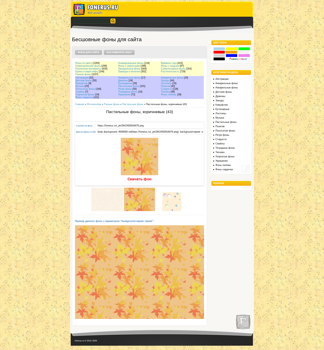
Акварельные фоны (129, 77)
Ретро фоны (125, 88)
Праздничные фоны (129, 68)
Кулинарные (125, 83)
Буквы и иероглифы (86, 71)
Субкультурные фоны (173, 68)
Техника (165, 91)
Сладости (166, 88)
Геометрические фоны (88, 65)
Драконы (123, 80)
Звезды (165, 80)
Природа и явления (129, 71)
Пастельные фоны (128, 86)
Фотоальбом (94, 104)
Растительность (170, 71)
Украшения (124, 94)
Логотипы (166, 83)
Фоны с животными (129, 65)
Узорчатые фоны (84, 94)
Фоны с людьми (170, 65)
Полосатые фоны (85, 88)
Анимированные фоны (130, 63)
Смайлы (80, 91)
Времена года (169, 63)
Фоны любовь (168, 94)
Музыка (79, 86)
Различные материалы (88, 68)
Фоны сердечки (84, 97)
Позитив (165, 86)
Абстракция (81, 77)
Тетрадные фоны (127, 91)
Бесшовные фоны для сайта (107, 39)
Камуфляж (81, 83)
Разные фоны (83, 74)
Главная (79, 104)
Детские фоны (83, 80)
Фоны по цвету (83, 63)
